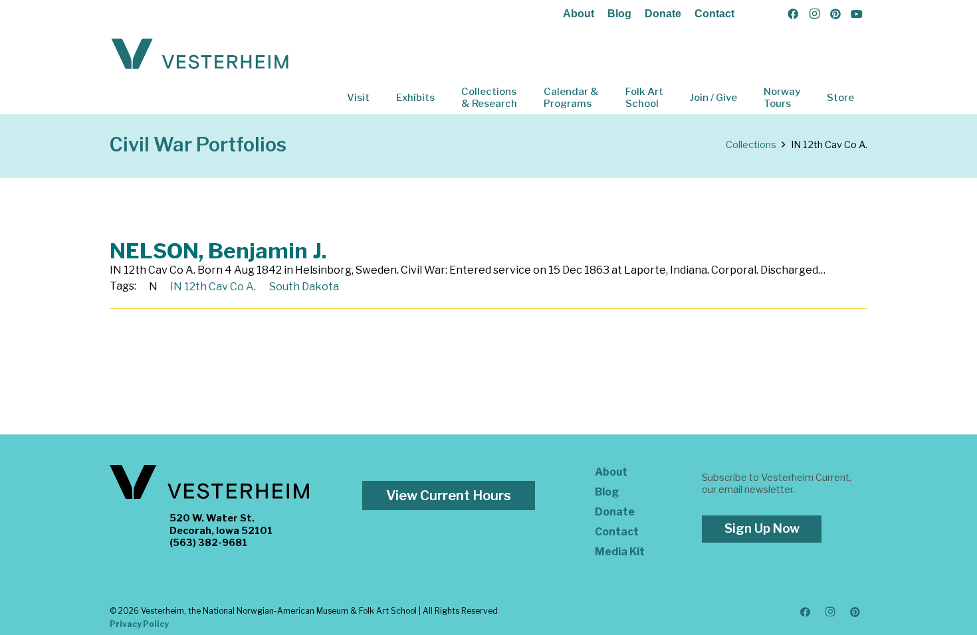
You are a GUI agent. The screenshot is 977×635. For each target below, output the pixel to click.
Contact (714, 13)
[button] (379, 98)
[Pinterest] (835, 14)
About (578, 13)
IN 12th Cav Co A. (213, 286)
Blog (619, 13)
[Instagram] (814, 14)
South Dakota (304, 286)
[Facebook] (793, 14)
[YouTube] (856, 14)
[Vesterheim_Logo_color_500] (200, 54)
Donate (663, 13)
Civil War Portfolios (198, 144)
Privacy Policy (139, 624)
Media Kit (620, 551)
